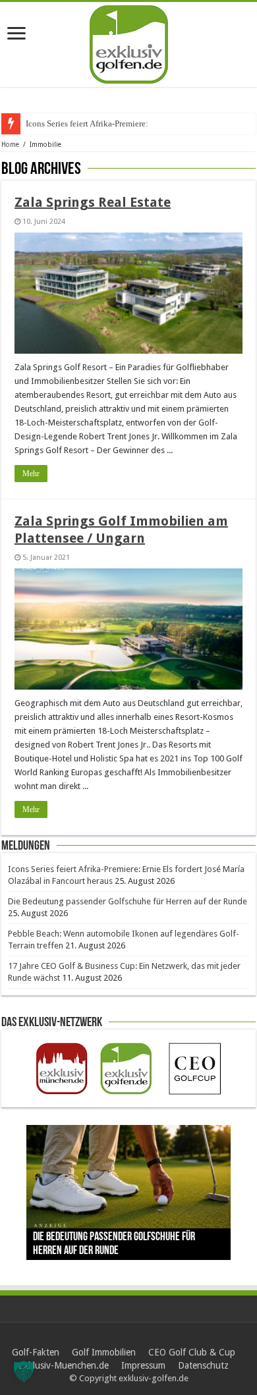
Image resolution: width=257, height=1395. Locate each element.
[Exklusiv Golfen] (129, 42)
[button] (23, 1371)
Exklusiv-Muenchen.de (63, 1365)
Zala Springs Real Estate (92, 202)
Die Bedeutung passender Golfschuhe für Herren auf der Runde (127, 901)
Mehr (31, 473)
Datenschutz (203, 1365)
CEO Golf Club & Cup (191, 1352)
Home (10, 144)
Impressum (143, 1365)
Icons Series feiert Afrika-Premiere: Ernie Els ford (112, 123)
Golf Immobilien (104, 1352)
